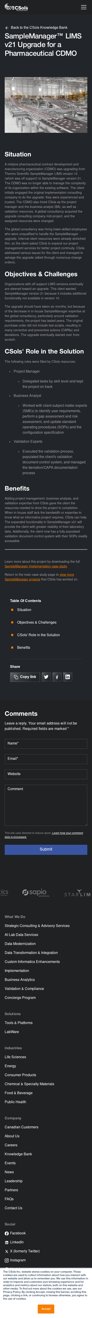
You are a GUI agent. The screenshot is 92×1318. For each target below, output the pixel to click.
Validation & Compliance (24, 989)
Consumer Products (20, 1075)
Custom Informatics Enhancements (32, 962)
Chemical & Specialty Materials (29, 1084)
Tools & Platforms (19, 1023)
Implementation (17, 971)
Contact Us (13, 1208)
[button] (82, 7)
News (9, 1172)
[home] (16, 7)
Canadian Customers (21, 1127)
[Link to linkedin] (67, 676)
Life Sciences (15, 1057)
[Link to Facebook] (56, 676)
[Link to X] (46, 676)
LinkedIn (17, 1242)
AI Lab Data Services (21, 935)
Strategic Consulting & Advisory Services (37, 926)
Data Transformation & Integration (31, 953)
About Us (12, 1136)
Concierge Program (20, 998)
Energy (10, 1066)
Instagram (18, 1260)
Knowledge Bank (18, 1154)
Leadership (14, 1181)
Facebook (18, 1233)
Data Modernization (20, 944)
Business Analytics (20, 980)
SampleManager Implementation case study (36, 566)
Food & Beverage (19, 1093)
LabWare (12, 1032)
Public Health (15, 1102)
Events (10, 1163)
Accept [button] (46, 1309)
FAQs (9, 1199)
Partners (11, 1190)
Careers (11, 1145)
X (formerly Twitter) (25, 1251)
